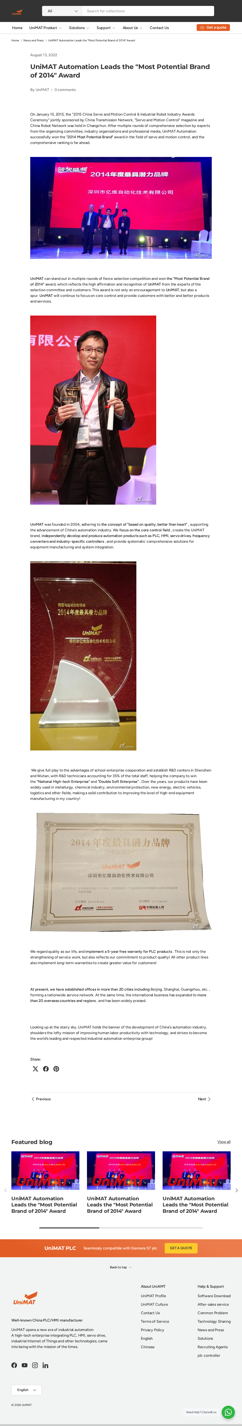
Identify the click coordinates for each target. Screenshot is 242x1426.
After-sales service (213, 1304)
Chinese (148, 1347)
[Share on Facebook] (46, 1069)
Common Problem (213, 1313)
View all (224, 1142)
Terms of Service (155, 1321)
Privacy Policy (152, 1330)
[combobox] (128, 11)
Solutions (205, 1338)
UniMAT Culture (154, 1304)
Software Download (214, 1296)
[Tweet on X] (35, 1069)
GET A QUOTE (181, 1248)
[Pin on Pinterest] (56, 1069)
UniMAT (27, 1405)
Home (17, 28)
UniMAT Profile (153, 1296)
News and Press (33, 40)
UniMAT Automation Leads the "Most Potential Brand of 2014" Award (91, 40)
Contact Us (159, 28)
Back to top (118, 1267)
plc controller (209, 1355)
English (147, 1338)
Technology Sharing (214, 1321)
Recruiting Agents (213, 1347)
